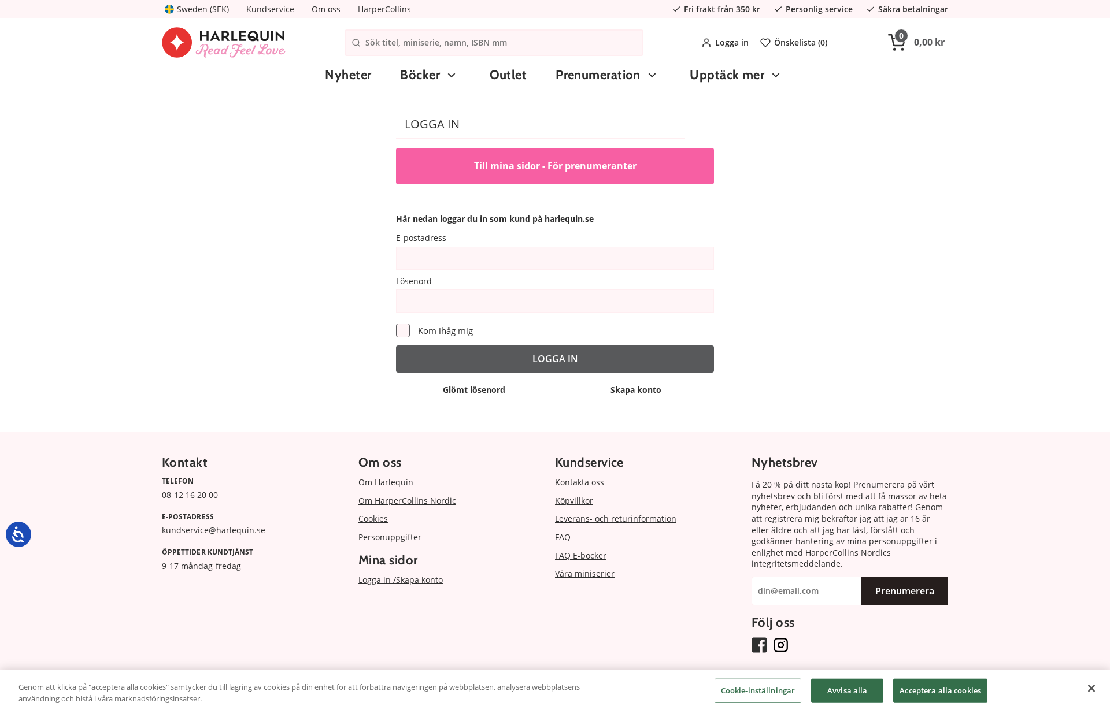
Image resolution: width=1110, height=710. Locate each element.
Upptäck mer (727, 75)
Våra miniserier (585, 573)
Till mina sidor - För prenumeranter (555, 165)
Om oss (326, 8)
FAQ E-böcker (580, 555)
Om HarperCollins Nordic (407, 500)
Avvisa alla (847, 690)
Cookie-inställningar (758, 690)
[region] (555, 690)
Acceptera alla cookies (940, 690)
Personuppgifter (389, 536)
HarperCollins (384, 8)
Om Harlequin (385, 482)
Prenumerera (904, 591)
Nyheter (348, 75)
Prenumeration (598, 75)
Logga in (732, 42)
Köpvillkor (574, 500)
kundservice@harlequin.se (213, 530)
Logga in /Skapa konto (400, 579)
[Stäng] (1091, 688)
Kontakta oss (579, 482)
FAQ (563, 536)
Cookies (373, 518)
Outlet (508, 75)
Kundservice (270, 8)
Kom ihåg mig (445, 330)
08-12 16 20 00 (190, 494)
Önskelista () (800, 42)
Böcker (420, 75)
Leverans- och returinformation (615, 518)
